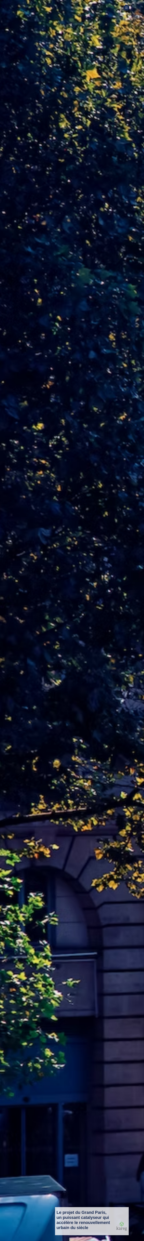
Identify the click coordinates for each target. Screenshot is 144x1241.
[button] (126, 8)
